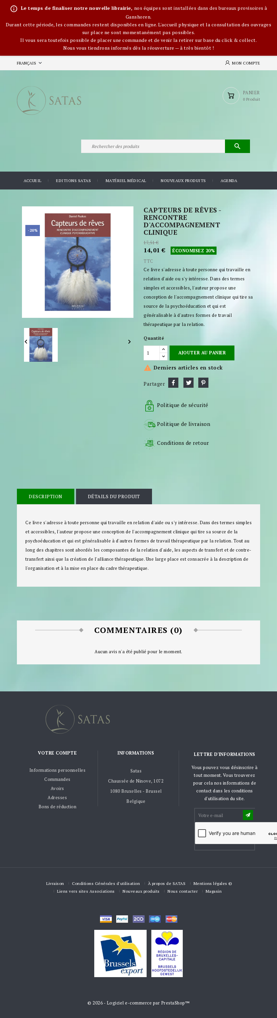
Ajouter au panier (202, 353)
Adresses (57, 797)
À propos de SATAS (167, 883)
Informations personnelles (57, 770)
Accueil (33, 180)
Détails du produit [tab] (114, 496)
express (139, 919)
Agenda (229, 180)
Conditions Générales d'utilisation (106, 883)
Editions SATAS (73, 180)
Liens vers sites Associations (86, 891)
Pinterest (203, 383)
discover (122, 919)
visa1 (171, 919)
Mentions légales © (213, 883)
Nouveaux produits (183, 180)
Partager (173, 383)
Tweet (188, 383)
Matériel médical (126, 180)
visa (106, 919)
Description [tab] (45, 496)
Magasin (214, 891)
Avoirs (57, 788)
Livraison (55, 883)
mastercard (155, 919)
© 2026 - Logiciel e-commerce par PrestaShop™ (138, 1003)
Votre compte (57, 753)
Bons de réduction (58, 807)
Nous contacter (183, 891)
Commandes (57, 779)
